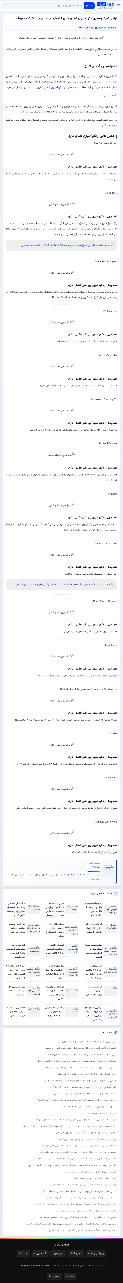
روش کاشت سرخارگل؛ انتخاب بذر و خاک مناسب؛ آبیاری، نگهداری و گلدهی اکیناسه (82, 1054)
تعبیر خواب (58, 1253)
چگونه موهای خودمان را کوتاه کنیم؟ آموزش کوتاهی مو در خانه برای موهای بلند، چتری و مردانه (76, 1119)
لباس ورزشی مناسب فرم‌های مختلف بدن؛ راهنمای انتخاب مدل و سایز (86, 1041)
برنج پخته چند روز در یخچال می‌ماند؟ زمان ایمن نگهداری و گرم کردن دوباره (83, 1132)
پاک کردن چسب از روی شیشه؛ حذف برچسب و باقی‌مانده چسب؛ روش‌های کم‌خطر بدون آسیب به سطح (72, 1165)
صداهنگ (23, 1253)
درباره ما (70, 1276)
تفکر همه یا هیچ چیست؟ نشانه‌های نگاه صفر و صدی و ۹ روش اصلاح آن (85, 1093)
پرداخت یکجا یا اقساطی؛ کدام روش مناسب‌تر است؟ (94, 1178)
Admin (96, 868)
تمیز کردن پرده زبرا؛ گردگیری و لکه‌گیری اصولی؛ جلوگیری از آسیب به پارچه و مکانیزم (81, 1197)
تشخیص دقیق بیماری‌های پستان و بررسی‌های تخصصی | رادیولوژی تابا (86, 1211)
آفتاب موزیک (40, 1253)
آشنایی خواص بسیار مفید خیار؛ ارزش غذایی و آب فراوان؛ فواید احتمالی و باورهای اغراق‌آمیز (78, 1191)
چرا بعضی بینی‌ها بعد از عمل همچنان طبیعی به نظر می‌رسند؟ (90, 1172)
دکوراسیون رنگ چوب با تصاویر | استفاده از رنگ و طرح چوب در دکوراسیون (55, 585)
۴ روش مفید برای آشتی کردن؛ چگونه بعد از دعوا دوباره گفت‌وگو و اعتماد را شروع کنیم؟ (79, 1080)
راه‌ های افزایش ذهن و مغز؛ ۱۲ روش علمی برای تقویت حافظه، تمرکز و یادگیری (83, 1087)
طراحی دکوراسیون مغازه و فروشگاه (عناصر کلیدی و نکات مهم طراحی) (58, 245)
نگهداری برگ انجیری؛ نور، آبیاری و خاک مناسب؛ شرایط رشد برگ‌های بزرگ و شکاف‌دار (81, 1067)
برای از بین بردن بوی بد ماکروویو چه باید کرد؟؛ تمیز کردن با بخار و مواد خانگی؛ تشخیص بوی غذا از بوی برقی (69, 1126)
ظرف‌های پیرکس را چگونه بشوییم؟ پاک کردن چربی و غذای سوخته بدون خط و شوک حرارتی (77, 1145)
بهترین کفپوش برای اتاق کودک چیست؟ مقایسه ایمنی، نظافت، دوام (87, 1074)
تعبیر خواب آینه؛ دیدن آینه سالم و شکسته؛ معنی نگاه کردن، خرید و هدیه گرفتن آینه (80, 1230)
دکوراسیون (99, 27)
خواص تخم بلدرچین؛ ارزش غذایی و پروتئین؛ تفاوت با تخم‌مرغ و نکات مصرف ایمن (81, 1184)
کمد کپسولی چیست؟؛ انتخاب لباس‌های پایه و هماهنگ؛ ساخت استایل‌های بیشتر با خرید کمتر (76, 1204)
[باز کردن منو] (118, 5)
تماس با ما (54, 1276)
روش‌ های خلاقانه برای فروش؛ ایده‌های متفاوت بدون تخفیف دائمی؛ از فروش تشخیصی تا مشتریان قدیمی (71, 1224)
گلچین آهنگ (76, 1253)
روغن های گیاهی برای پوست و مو (102, 1113)
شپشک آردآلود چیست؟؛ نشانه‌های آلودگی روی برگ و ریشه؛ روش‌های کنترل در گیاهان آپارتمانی (76, 1061)
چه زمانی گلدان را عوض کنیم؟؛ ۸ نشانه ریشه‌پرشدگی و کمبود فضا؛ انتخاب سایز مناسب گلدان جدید (73, 1158)
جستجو (89, 5)
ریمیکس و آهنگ (96, 1253)
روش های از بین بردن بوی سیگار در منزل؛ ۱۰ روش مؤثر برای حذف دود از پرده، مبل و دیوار (78, 1152)
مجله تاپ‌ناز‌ (105, 5)
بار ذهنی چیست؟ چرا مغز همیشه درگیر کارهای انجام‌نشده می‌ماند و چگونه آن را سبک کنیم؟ (77, 1100)
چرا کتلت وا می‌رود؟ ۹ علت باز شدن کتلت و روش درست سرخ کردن (87, 1139)
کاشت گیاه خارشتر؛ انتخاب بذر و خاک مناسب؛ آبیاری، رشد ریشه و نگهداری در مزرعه (81, 1048)
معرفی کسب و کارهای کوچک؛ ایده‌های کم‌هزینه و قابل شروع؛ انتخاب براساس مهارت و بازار (78, 1217)
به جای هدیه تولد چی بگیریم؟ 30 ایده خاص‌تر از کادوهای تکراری (88, 1106)
